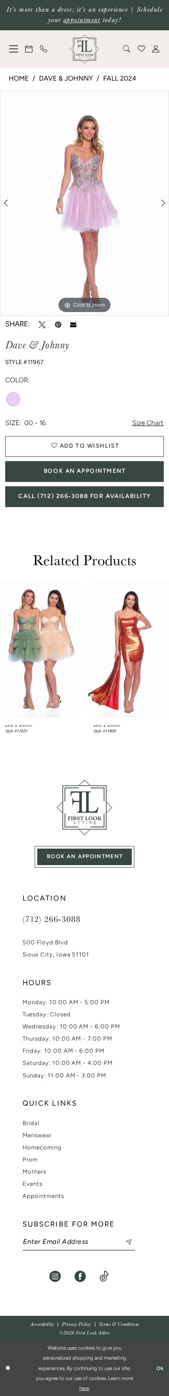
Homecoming (42, 1148)
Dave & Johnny (66, 78)
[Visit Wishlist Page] (141, 49)
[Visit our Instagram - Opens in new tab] (55, 1276)
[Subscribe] (124, 1242)
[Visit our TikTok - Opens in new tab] (103, 1276)
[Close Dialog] (8, 1369)
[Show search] (127, 49)
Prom (30, 1160)
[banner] (84, 49)
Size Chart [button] (147, 423)
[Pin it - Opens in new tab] (58, 325)
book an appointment (85, 856)
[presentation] (40, 648)
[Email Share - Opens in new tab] (73, 325)
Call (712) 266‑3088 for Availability (84, 496)
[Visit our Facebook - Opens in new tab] (80, 1276)
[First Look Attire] (85, 808)
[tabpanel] (84, 203)
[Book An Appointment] (29, 49)
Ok (160, 1368)
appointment (81, 20)
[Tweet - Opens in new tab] (42, 325)
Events (32, 1184)
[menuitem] (14, 49)
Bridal (31, 1123)
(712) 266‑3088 (52, 918)
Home (19, 78)
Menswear (37, 1136)
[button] (14, 49)
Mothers (34, 1172)
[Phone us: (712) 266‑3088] (43, 49)
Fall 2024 (119, 78)
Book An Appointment (85, 471)
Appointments (43, 1196)
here (84, 1388)
